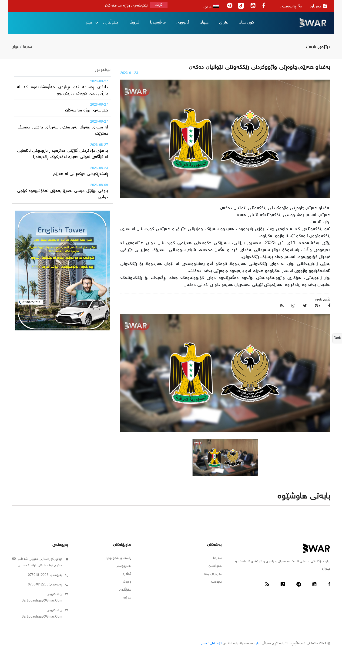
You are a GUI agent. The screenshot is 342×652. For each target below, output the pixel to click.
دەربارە (316, 6)
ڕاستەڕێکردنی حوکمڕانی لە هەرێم (80, 174)
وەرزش (126, 582)
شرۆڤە (134, 23)
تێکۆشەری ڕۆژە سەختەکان (86, 111)
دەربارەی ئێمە (213, 574)
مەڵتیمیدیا (158, 23)
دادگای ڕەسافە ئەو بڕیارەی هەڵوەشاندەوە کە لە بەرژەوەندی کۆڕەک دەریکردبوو (62, 90)
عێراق (223, 23)
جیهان (204, 23)
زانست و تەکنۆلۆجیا (119, 558)
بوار (258, 643)
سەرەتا (27, 47)
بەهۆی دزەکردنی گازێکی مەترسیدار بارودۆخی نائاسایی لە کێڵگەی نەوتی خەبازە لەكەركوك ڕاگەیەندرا (62, 154)
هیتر (89, 23)
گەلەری (126, 574)
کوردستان (246, 23)
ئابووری (182, 23)
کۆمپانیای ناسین (211, 643)
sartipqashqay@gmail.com (42, 600)
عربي (208, 6)
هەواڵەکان (215, 566)
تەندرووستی (123, 566)
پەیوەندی (288, 6)
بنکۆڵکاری (110, 23)
